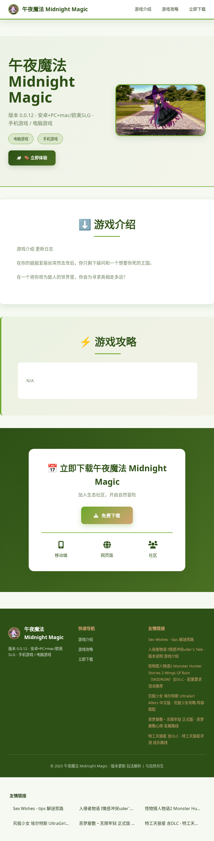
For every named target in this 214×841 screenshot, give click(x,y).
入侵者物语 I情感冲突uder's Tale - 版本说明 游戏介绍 (109, 808)
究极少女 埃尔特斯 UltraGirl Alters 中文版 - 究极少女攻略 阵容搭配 (176, 702)
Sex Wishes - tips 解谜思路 (171, 639)
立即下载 (197, 9)
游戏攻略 (170, 9)
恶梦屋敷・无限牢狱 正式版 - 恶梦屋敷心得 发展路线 (109, 823)
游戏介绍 (143, 9)
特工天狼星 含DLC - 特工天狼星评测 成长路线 (174, 823)
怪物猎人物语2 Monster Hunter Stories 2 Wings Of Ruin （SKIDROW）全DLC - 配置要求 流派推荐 (174, 808)
